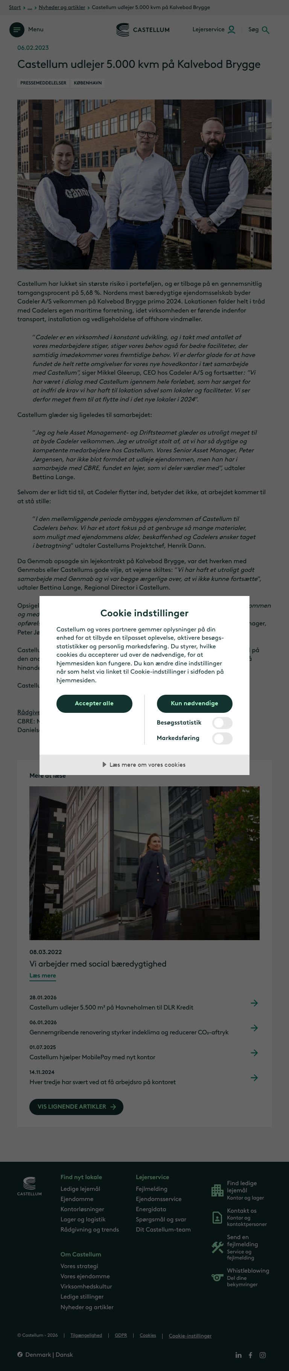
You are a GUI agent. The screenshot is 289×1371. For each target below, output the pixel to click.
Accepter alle (94, 703)
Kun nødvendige (194, 703)
